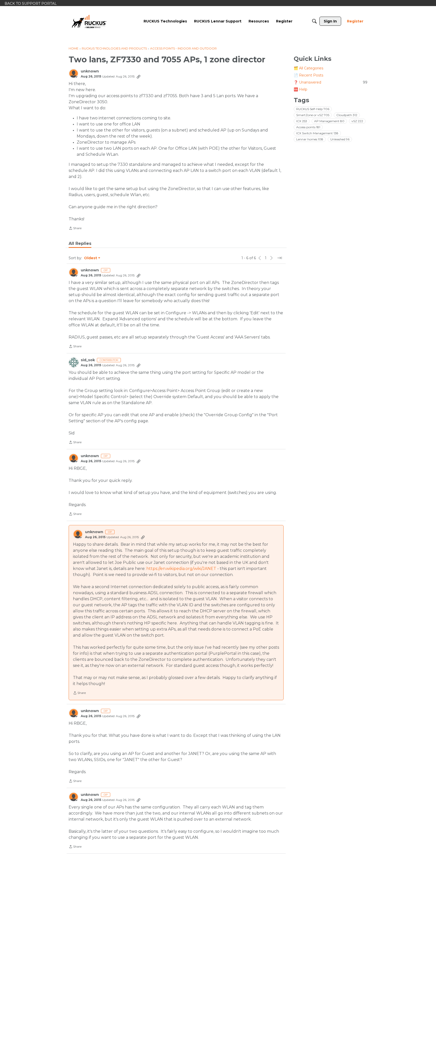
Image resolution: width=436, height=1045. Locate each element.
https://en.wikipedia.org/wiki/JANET (181, 568)
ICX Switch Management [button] (317, 133)
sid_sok (88, 360)
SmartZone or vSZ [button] (312, 115)
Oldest (91, 258)
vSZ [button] (357, 121)
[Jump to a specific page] (280, 258)
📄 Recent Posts (308, 75)
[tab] (80, 243)
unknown (90, 71)
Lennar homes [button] (309, 139)
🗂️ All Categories (308, 68)
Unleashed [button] (339, 139)
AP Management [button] (329, 121)
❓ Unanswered (330, 82)
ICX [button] (301, 121)
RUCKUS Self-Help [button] (312, 109)
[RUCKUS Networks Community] (89, 21)
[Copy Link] (138, 76)
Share (75, 228)
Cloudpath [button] (346, 115)
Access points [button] (308, 127)
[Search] (314, 21)
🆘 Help (300, 89)
